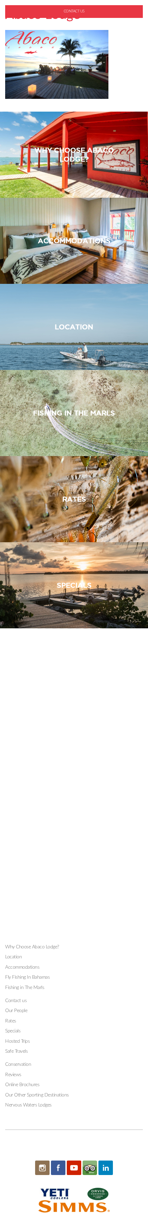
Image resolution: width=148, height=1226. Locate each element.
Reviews (13, 1074)
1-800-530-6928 (76, 22)
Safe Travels (16, 1051)
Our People (16, 1010)
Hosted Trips (17, 1041)
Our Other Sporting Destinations (37, 1095)
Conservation (18, 1064)
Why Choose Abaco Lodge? (32, 947)
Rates (10, 1021)
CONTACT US (74, 11)
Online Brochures (22, 1084)
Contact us (16, 1000)
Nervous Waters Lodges (28, 1105)
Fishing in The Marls (24, 987)
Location (13, 957)
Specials (12, 1031)
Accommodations (22, 967)
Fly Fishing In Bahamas (27, 977)
